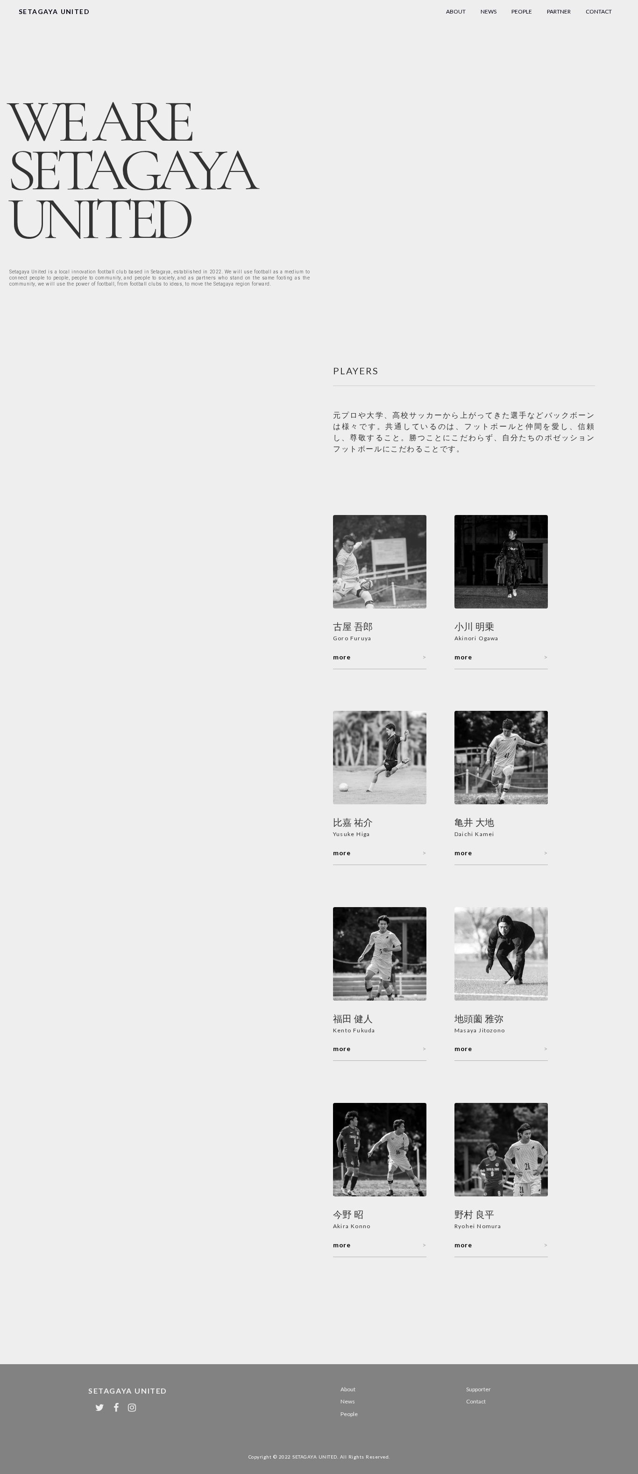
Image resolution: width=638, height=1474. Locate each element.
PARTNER (559, 11)
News (347, 1401)
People (349, 1413)
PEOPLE (521, 11)
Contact (476, 1401)
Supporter (478, 1389)
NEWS (488, 11)
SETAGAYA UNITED (54, 11)
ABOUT (456, 11)
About (347, 1389)
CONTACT (599, 11)
